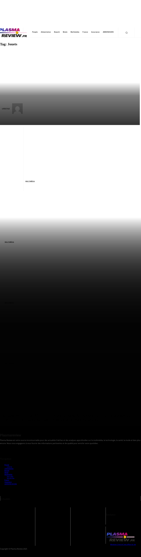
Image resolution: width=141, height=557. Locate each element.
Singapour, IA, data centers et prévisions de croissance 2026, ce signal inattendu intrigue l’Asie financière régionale (52, 515)
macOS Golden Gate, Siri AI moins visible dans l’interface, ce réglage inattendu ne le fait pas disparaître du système (17, 515)
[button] (126, 32)
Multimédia (9, 521)
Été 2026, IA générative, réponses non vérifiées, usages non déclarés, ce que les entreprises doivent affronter (87, 515)
